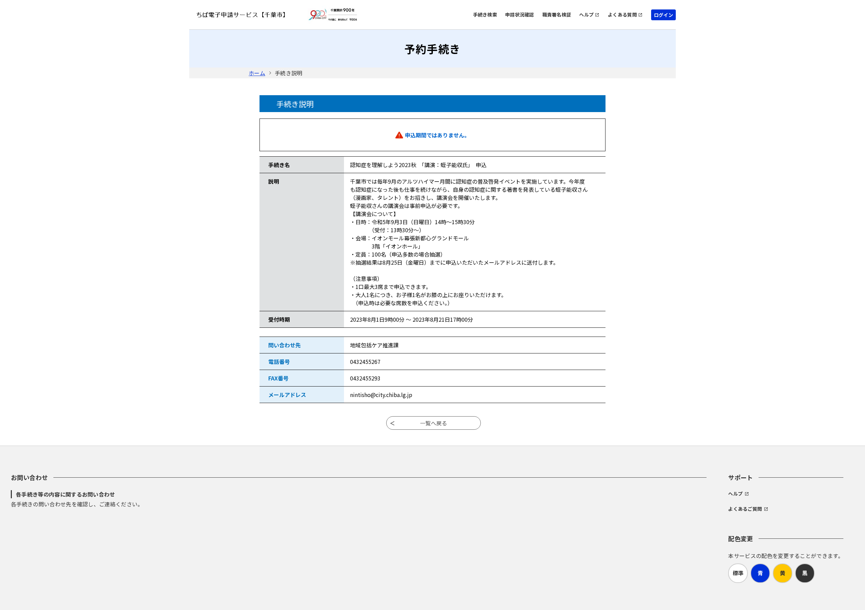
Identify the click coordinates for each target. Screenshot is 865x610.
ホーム (257, 73)
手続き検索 (485, 14)
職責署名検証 (556, 14)
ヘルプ (586, 14)
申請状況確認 (519, 14)
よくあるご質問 (745, 508)
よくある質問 (622, 14)
